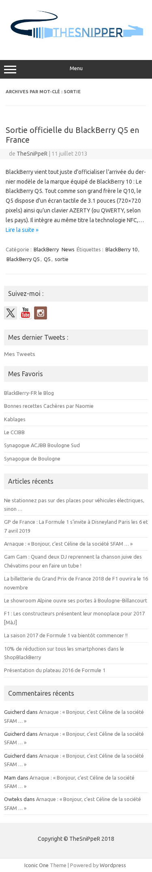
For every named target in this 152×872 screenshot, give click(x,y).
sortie (62, 259)
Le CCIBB (14, 432)
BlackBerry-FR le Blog (29, 393)
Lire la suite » (22, 230)
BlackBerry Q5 (23, 259)
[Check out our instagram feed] (40, 312)
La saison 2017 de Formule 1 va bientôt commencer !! (66, 635)
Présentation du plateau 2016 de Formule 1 (54, 670)
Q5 (47, 259)
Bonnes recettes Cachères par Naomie (49, 406)
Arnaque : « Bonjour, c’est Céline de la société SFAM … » (68, 543)
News (68, 249)
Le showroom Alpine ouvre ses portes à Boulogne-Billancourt (75, 600)
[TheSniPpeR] (76, 43)
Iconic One (36, 865)
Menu (76, 68)
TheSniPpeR (32, 153)
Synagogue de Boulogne (32, 458)
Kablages (15, 419)
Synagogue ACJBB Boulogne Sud (42, 445)
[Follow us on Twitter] (10, 312)
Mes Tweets (19, 354)
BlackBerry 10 (121, 249)
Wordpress (113, 865)
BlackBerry (46, 249)
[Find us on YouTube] (25, 312)
